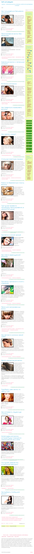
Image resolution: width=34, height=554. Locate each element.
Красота (12, 28)
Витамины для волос (9, 84)
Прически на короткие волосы (16, 177)
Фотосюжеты (29, 123)
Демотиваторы (29, 131)
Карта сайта (17, 536)
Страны (28, 125)
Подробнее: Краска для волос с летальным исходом (16, 81)
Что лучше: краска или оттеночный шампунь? (9, 463)
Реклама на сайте (10, 536)
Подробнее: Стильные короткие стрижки (17, 180)
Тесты (28, 133)
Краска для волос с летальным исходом (13, 63)
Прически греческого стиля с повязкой (12, 282)
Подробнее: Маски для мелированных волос (17, 332)
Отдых (28, 71)
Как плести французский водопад (10, 256)
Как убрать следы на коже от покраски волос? (10, 517)
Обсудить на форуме (29, 146)
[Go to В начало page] (2, 523)
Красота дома (28, 52)
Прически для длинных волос (6, 155)
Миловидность (4, 488)
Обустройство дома (29, 63)
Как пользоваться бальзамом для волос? (12, 12)
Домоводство (29, 56)
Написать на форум (29, 149)
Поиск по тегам (5, 534)
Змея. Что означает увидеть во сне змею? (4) (29, 101)
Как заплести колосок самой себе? (12, 336)
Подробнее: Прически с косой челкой (18, 252)
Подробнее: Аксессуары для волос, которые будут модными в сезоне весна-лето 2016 (13, 460)
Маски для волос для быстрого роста (16, 102)
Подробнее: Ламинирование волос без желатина (16, 59)
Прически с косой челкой (11, 235)
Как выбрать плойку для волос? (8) (29, 92)
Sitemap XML (4, 536)
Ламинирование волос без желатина (11, 34)
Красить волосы (4, 130)
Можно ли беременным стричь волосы (12, 183)
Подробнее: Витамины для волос (19, 105)
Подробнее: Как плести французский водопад (17, 279)
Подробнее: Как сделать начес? (19, 156)
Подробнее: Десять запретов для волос (18, 387)
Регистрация (29, 120)
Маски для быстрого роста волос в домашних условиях (11, 520)
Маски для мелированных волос (10, 308)
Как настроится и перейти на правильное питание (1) (29, 89)
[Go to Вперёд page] (10, 523)
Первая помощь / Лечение (28, 65)
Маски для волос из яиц (6, 102)
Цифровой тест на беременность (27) (29, 83)
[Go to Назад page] (4, 523)
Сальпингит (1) (29, 85)
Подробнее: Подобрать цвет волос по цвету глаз (16, 409)
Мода (28, 70)
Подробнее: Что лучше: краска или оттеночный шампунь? (15, 489)
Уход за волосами (9, 29)
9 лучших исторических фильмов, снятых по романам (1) (29, 110)
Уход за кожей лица (29, 68)
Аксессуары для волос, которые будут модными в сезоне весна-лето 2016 (11, 438)
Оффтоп (28, 151)
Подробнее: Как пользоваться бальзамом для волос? (15, 31)
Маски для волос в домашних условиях (8, 328)
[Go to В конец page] (12, 523)
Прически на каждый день (16, 155)
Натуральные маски (5, 331)
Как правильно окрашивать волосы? (11, 108)
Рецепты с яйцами (5, 103)
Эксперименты (29, 128)
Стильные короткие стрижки (12, 159)
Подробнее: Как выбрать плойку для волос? (17, 515)
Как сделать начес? (8, 134)
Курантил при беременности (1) (29, 95)
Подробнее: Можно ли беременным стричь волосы (16, 203)
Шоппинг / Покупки (29, 50)
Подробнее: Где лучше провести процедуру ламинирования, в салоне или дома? (13, 232)
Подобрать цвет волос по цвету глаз (10, 390)
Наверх (31, 552)
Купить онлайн (28, 143)
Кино (27, 138)
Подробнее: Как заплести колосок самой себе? (16, 358)
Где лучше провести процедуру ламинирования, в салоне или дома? (12, 207)
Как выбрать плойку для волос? (10, 493)
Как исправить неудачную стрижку (11, 413)
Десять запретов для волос (11, 360)
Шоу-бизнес (29, 140)
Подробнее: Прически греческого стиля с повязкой (16, 304)
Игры (27, 135)
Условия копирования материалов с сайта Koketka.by (18, 534)
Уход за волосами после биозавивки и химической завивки (12, 518)
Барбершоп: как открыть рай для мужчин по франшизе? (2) (29, 106)
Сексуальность (29, 55)
